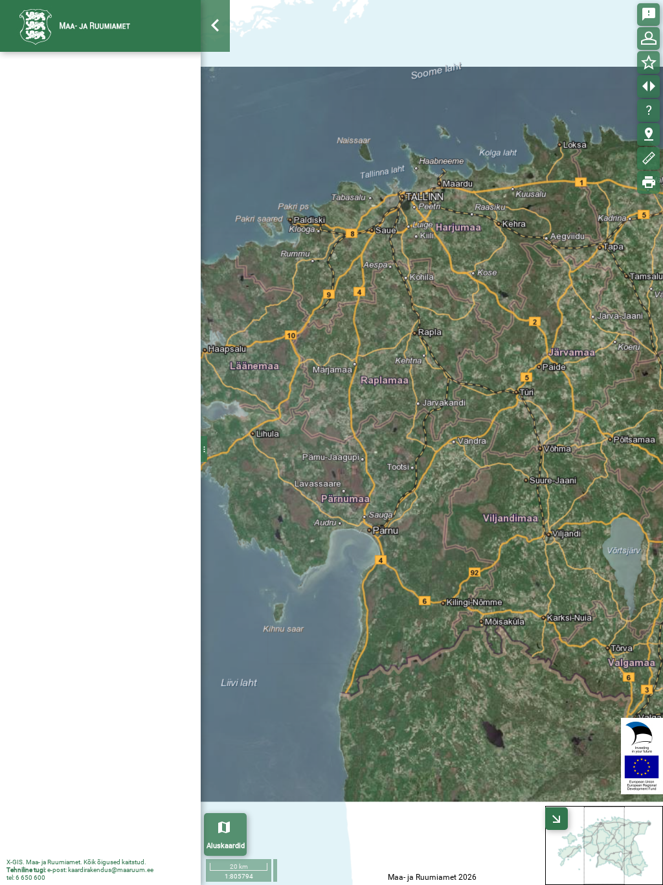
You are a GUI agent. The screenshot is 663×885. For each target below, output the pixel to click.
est (156, 25)
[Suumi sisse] (216, 67)
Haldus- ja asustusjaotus (79, 264)
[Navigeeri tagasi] (216, 139)
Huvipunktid (54, 243)
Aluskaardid (226, 846)
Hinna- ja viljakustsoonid (79, 157)
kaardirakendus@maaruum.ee (110, 869)
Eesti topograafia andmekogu (89, 286)
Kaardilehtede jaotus (71, 200)
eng (182, 25)
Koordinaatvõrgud (67, 179)
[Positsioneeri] (216, 115)
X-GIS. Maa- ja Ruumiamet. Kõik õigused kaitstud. (76, 862)
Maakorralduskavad (70, 136)
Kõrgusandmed (61, 221)
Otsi (532, 86)
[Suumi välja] (216, 91)
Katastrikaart (57, 114)
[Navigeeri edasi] (216, 163)
